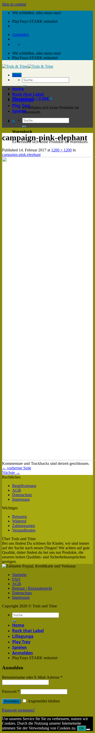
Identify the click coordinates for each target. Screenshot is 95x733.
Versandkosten (23, 530)
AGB (16, 490)
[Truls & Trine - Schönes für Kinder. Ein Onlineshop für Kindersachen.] (27, 66)
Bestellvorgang (24, 486)
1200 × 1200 (61, 150)
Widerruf (19, 521)
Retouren (19, 516)
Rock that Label (28, 94)
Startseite (19, 574)
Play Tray (21, 105)
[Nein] (88, 729)
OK (81, 728)
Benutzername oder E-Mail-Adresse (32, 677)
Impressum (21, 499)
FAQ (16, 579)
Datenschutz (22, 495)
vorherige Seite (16, 468)
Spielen (19, 111)
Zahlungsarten (23, 525)
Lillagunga (22, 100)
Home (18, 88)
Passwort (11, 691)
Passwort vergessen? (18, 710)
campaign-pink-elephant (21, 154)
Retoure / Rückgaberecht (32, 588)
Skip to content (14, 4)
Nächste (11, 472)
